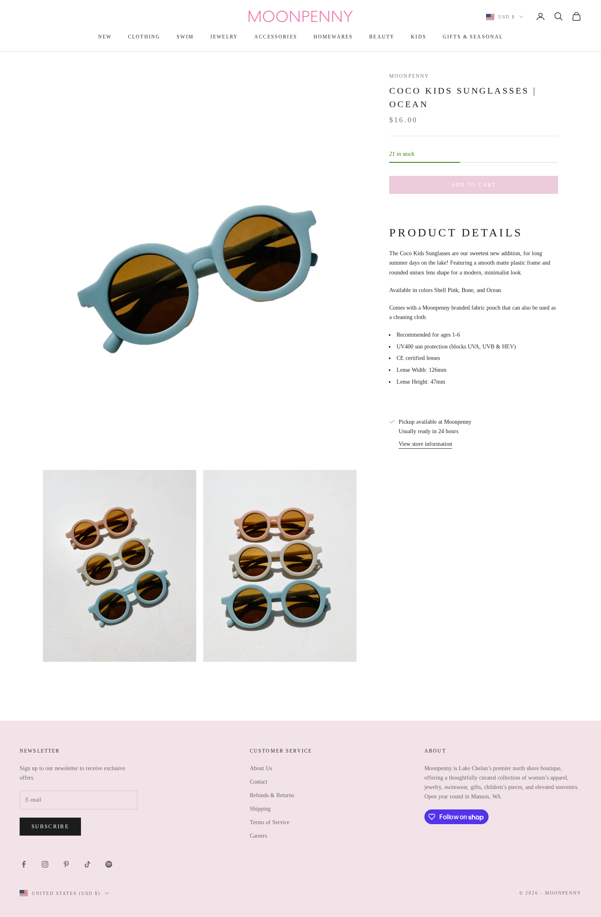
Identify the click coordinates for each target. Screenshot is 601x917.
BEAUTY (382, 37)
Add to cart (473, 185)
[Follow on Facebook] (24, 864)
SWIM (185, 37)
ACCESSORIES (275, 37)
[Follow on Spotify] (109, 864)
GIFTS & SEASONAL (473, 37)
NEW (105, 37)
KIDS (418, 37)
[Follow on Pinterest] (66, 864)
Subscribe (50, 826)
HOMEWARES (333, 37)
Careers (258, 836)
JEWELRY (224, 37)
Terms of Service (269, 822)
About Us (261, 768)
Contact (258, 782)
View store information (425, 444)
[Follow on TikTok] (87, 864)
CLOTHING (144, 37)
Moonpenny (409, 76)
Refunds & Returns (272, 795)
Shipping (260, 809)
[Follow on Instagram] (45, 864)
